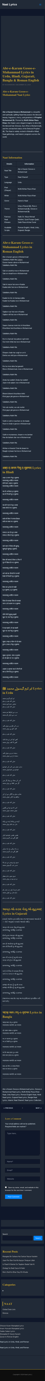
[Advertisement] (22, 42)
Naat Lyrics (9, 4)
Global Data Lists (9, 1309)
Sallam (20, 260)
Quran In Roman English (9, 1337)
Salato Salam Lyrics (7, 1331)
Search (5, 1234)
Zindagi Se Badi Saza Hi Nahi (14, 1268)
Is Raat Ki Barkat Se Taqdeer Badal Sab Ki (18, 1264)
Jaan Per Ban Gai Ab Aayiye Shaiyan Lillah (19, 1260)
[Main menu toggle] (40, 4)
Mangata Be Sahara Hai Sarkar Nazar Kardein (20, 1256)
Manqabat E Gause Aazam (10, 1334)
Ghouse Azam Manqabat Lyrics (12, 1326)
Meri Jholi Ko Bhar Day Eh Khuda (15, 1272)
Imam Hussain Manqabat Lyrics (12, 1328)
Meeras (5, 1313)
